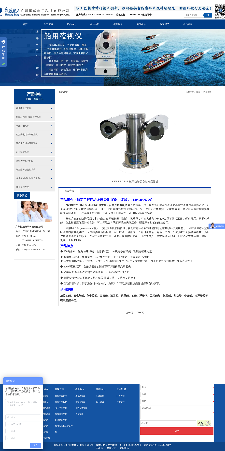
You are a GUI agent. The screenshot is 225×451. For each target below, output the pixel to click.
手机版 (99, 448)
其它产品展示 (41, 389)
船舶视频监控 (61, 396)
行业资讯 (100, 402)
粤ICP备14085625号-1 (130, 445)
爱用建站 (112, 445)
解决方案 (59, 389)
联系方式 (121, 396)
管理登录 (111, 448)
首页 (198, 92)
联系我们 (121, 389)
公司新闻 (100, 396)
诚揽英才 (121, 402)
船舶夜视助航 (61, 402)
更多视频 (79, 414)
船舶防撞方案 (61, 414)
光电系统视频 (81, 408)
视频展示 (80, 389)
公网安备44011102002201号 (157, 445)
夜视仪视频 (80, 402)
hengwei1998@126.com (33, 249)
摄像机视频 (80, 396)
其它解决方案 (61, 420)
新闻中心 (100, 389)
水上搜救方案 (61, 408)
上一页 (129, 312)
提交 (177, 431)
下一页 (140, 312)
